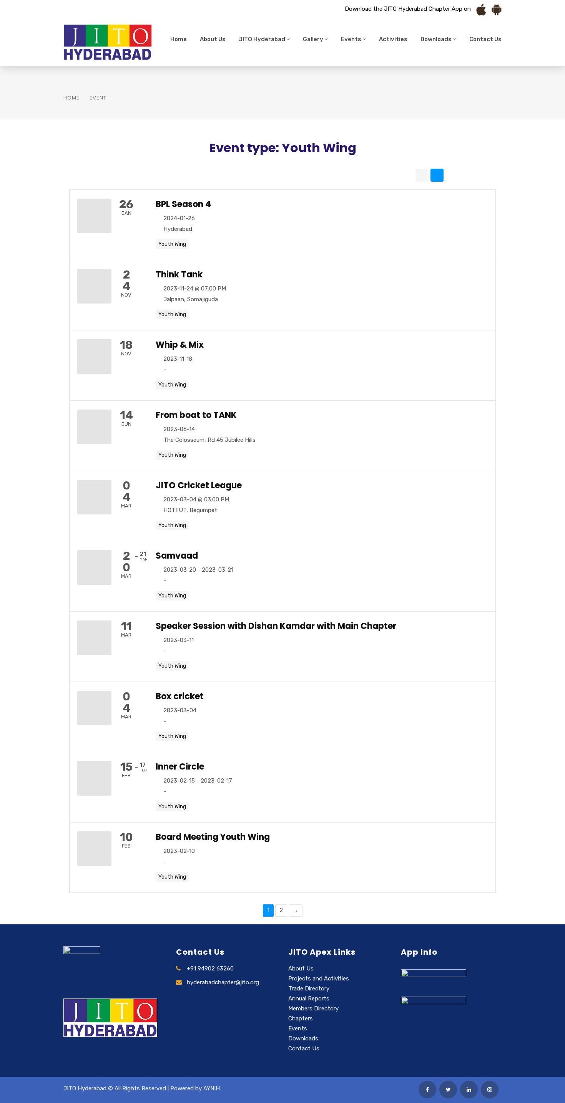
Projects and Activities (318, 978)
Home (178, 39)
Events (351, 39)
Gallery (313, 39)
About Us (213, 39)
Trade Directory (308, 988)
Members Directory (313, 1008)
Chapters (300, 1018)
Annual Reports (308, 998)
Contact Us (485, 39)
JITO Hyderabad (262, 39)
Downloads (436, 39)
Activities (393, 39)
